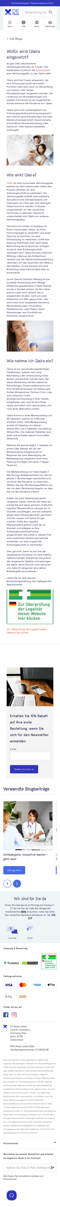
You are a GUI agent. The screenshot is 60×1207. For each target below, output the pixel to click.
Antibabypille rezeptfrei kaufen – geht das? (25, 857)
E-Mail (13, 749)
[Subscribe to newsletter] (52, 1167)
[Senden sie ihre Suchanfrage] (50, 12)
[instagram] (14, 1015)
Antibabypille (43, 70)
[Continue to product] (27, 826)
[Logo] (12, 12)
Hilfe (23, 911)
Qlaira (10, 183)
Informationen (10, 1143)
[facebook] (5, 1015)
